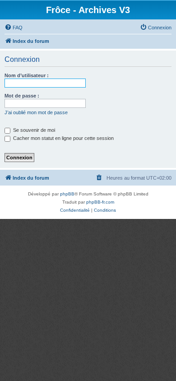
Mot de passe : (22, 95)
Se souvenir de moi (33, 130)
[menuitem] (14, 27)
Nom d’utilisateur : (27, 75)
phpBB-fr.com (100, 202)
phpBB (67, 193)
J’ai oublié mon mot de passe (36, 112)
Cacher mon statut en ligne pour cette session (63, 138)
